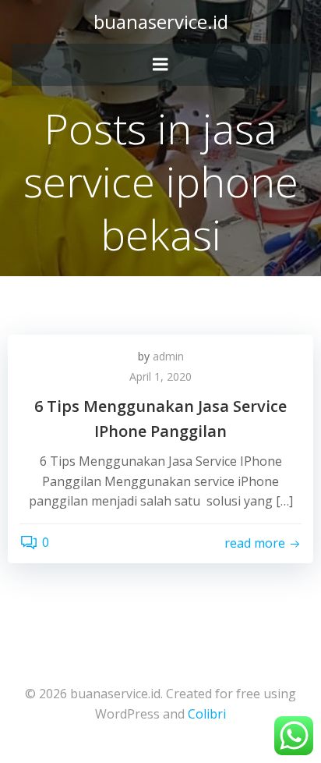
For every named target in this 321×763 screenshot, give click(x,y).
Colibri (207, 713)
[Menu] (160, 64)
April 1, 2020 (160, 376)
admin (168, 356)
